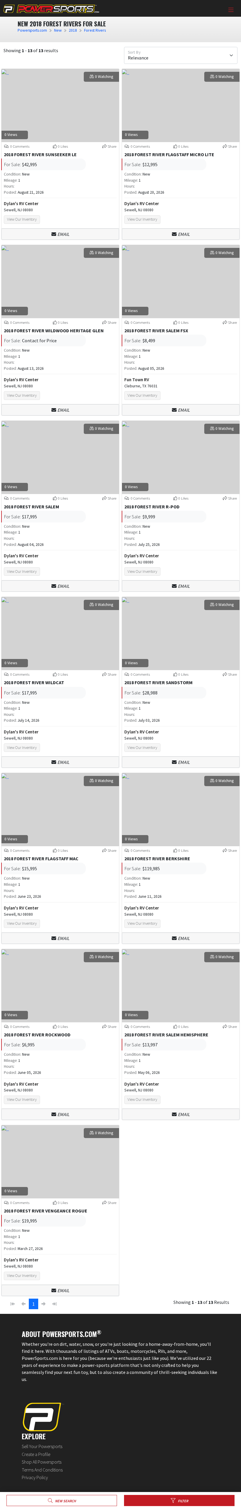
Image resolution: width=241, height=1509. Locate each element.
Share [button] (112, 146)
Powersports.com (32, 30)
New (58, 30)
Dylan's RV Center (21, 203)
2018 (73, 30)
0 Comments (19, 146)
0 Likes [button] (63, 146)
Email (63, 234)
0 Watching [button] (104, 76)
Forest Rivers (95, 30)
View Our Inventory (22, 219)
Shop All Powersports (41, 1462)
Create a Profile (36, 1454)
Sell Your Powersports (42, 1446)
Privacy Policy (35, 1477)
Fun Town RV (136, 379)
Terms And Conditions (42, 1470)
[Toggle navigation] (231, 10)
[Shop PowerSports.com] (51, 8)
